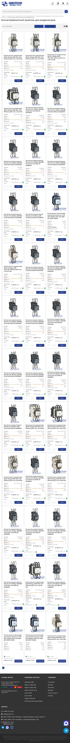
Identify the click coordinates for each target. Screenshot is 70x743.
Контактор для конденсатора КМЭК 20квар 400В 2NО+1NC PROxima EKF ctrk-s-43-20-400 (56, 637)
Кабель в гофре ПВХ (30, 685)
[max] (8, 728)
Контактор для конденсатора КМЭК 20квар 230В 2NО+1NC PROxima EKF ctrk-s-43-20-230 (13, 57)
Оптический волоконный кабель (34, 701)
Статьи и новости (53, 693)
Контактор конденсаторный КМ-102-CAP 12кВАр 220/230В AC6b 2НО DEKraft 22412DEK (13, 163)
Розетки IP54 (28, 695)
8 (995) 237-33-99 (8, 660)
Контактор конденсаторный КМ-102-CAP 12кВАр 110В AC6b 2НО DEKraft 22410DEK (35, 216)
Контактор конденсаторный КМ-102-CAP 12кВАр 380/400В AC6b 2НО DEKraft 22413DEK (13, 216)
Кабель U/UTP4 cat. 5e (31, 690)
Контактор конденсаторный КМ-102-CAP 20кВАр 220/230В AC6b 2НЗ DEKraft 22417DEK (35, 268)
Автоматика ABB (29, 682)
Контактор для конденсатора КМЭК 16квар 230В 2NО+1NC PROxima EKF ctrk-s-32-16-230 (35, 57)
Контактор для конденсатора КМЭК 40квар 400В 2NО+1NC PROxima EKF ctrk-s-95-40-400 (13, 478)
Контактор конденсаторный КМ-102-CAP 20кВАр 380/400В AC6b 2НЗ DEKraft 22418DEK (13, 321)
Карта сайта (4, 692)
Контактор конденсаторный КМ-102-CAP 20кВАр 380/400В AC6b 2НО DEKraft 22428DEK (35, 321)
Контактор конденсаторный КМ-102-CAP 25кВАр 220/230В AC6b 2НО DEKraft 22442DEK (35, 374)
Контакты (50, 695)
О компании (51, 682)
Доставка (50, 685)
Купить (18, 80)
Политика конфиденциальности (9, 690)
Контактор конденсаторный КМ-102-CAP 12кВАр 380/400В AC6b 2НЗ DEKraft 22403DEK (56, 163)
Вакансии (50, 690)
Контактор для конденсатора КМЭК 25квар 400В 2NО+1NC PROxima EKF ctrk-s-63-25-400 (35, 426)
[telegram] (3, 728)
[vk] (12, 728)
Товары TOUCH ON (30, 698)
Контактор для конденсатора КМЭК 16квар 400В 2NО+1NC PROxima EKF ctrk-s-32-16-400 (13, 110)
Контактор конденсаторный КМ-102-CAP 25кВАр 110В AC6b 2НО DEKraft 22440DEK (13, 426)
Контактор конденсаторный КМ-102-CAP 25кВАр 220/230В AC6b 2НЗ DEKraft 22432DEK (13, 374)
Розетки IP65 (28, 693)
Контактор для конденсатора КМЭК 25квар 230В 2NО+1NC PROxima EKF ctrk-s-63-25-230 (56, 426)
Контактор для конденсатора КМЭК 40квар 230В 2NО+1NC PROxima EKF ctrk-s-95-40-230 (56, 478)
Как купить (51, 687)
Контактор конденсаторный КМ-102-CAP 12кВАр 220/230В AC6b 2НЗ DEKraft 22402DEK (56, 110)
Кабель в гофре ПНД (30, 687)
